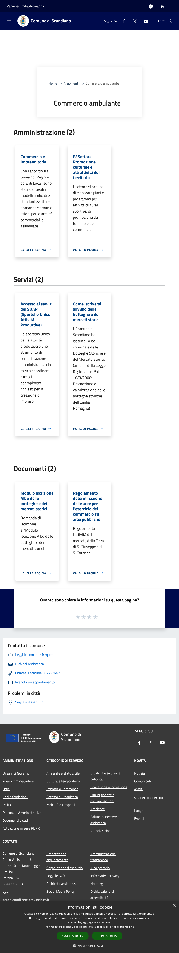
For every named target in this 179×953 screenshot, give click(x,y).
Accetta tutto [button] (73, 936)
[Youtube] (144, 21)
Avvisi (138, 789)
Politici (8, 804)
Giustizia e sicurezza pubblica (105, 776)
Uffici (6, 789)
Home (52, 83)
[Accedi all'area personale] (151, 6)
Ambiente (97, 808)
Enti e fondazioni (15, 796)
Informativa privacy (104, 875)
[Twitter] (133, 21)
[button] (89, 945)
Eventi (139, 818)
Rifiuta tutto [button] (107, 935)
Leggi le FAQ (55, 875)
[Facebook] (122, 21)
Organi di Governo (16, 773)
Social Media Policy (60, 891)
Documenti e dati (15, 820)
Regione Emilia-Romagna (25, 6)
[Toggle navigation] (8, 20)
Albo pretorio (100, 867)
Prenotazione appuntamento (57, 857)
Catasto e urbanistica (62, 796)
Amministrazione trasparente (103, 857)
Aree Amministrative (18, 781)
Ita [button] (162, 6)
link (131, 927)
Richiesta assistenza (61, 883)
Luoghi (139, 810)
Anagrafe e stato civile (63, 773)
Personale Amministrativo (22, 812)
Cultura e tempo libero (63, 781)
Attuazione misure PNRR (21, 828)
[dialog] (89, 927)
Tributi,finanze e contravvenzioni (102, 798)
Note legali (98, 883)
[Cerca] (169, 21)
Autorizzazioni (101, 830)
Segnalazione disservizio (64, 867)
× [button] (174, 905)
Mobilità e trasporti (60, 804)
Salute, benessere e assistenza (104, 819)
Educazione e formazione (108, 787)
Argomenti (71, 83)
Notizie (139, 773)
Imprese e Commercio (62, 789)
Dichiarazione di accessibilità (102, 894)
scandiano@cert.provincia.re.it (26, 899)
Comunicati (142, 781)
